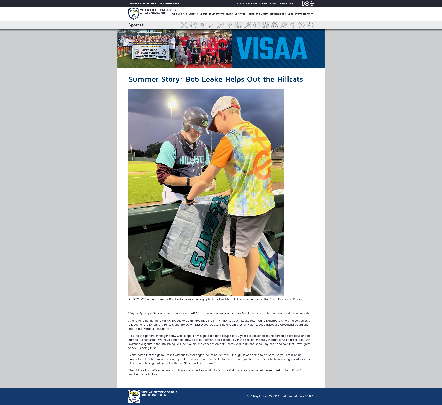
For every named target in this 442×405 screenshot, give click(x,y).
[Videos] (312, 3)
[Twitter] (307, 3)
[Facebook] (303, 3)
